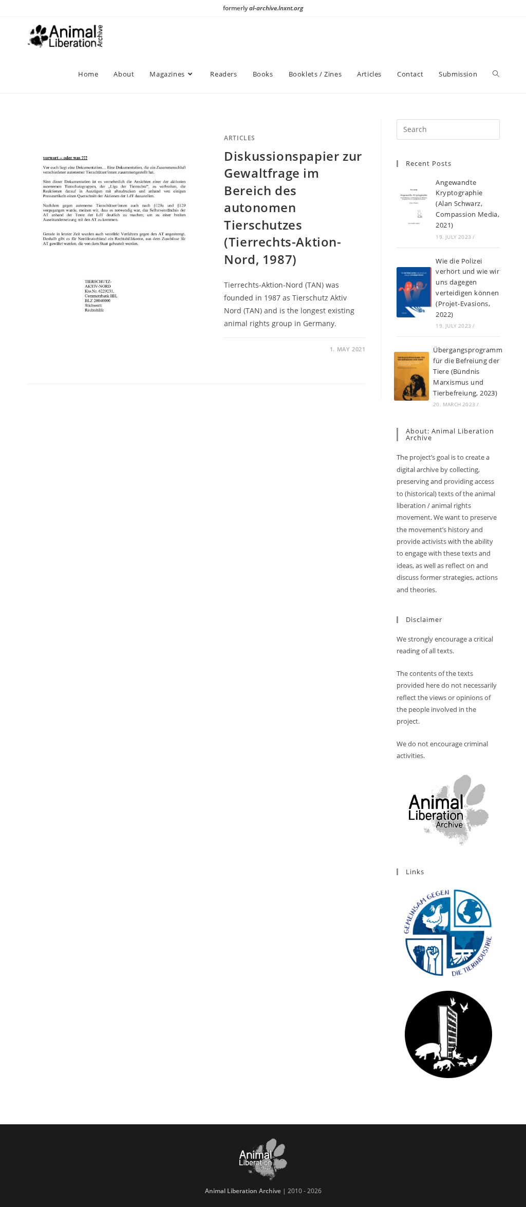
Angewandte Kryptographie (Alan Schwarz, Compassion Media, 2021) (467, 204)
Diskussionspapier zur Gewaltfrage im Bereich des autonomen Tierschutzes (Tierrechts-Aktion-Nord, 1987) (293, 207)
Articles (239, 138)
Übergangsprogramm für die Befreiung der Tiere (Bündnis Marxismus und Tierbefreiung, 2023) (467, 371)
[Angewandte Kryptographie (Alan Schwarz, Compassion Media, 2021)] (414, 208)
